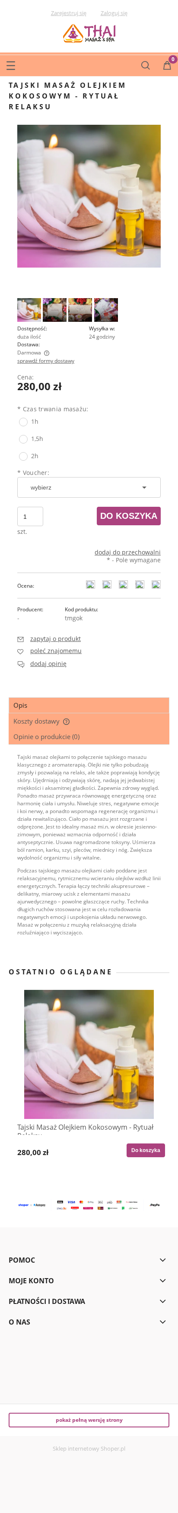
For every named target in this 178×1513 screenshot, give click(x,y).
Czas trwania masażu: (53, 409)
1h (34, 421)
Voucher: (33, 472)
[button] (11, 63)
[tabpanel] (89, 851)
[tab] (89, 705)
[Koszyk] (167, 65)
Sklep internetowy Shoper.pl (89, 1448)
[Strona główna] (89, 32)
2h (34, 456)
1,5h (37, 438)
